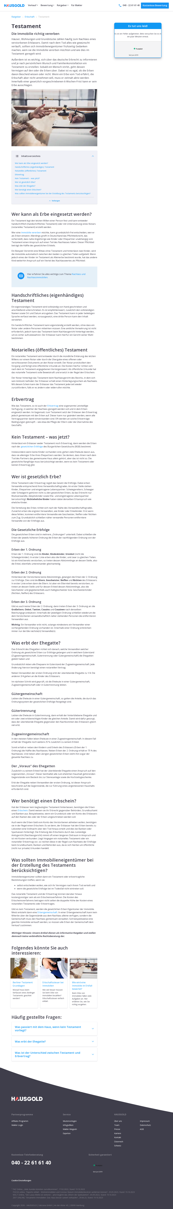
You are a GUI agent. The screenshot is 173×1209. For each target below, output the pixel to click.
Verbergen (56, 201)
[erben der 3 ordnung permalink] (10, 600)
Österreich (118, 1141)
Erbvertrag (19, 174)
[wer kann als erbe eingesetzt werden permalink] (10, 210)
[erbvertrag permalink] (10, 396)
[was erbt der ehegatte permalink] (10, 639)
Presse (117, 1129)
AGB (142, 1129)
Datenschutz (145, 1125)
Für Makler (76, 5)
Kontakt (117, 1137)
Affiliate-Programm (19, 1121)
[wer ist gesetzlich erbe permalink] (10, 473)
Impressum (145, 1121)
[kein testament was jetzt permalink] (10, 433)
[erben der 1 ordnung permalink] (10, 548)
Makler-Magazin (70, 1129)
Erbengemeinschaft (47, 912)
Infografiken (68, 1125)
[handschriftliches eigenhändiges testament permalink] (10, 291)
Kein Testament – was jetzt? (27, 178)
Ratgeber (16, 16)
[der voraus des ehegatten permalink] (10, 765)
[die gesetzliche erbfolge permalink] (10, 529)
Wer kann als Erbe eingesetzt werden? (31, 163)
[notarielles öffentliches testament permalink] (10, 346)
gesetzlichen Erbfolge (32, 446)
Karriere (117, 1133)
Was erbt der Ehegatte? (25, 186)
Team (116, 1125)
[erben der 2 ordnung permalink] (10, 571)
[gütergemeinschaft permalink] (10, 693)
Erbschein (23, 810)
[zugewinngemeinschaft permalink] (10, 733)
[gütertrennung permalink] (10, 710)
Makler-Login (17, 1125)
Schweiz (117, 1145)
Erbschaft (29, 16)
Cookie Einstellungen (21, 1180)
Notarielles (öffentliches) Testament (30, 170)
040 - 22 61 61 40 (131, 5)
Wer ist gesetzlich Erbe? (25, 182)
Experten (67, 1133)
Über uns (118, 1121)
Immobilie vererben (31, 232)
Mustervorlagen (70, 1121)
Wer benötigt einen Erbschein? (28, 189)
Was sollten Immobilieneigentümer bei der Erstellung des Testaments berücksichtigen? (52, 193)
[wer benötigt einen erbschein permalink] (10, 797)
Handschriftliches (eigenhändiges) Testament (34, 167)
